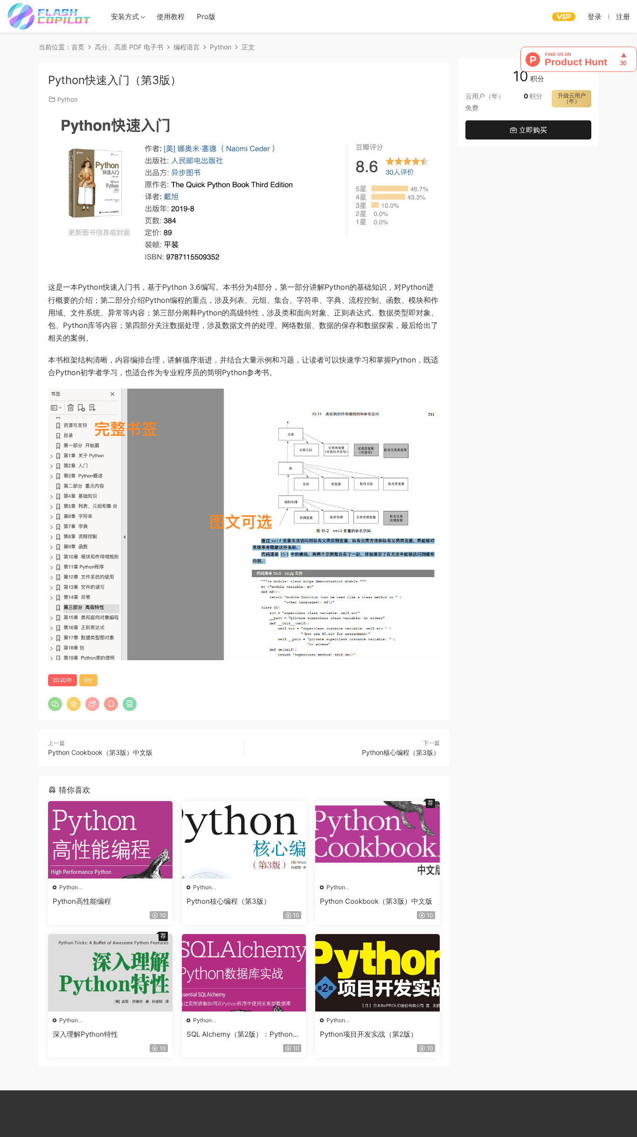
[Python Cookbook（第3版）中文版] (377, 840)
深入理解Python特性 (85, 1034)
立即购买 (532, 130)
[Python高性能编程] (110, 840)
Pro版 (206, 16)
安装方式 (125, 16)
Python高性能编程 (82, 901)
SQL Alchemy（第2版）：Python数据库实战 (243, 1034)
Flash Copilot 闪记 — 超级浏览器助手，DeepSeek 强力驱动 (49, 16)
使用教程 (171, 16)
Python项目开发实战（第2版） (368, 1034)
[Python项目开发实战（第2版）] (377, 972)
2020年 (62, 680)
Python (67, 99)
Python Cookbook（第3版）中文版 (100, 752)
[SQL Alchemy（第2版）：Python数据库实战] (244, 972)
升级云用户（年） (572, 98)
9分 (88, 680)
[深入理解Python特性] (110, 972)
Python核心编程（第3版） (401, 752)
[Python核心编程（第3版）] (244, 840)
